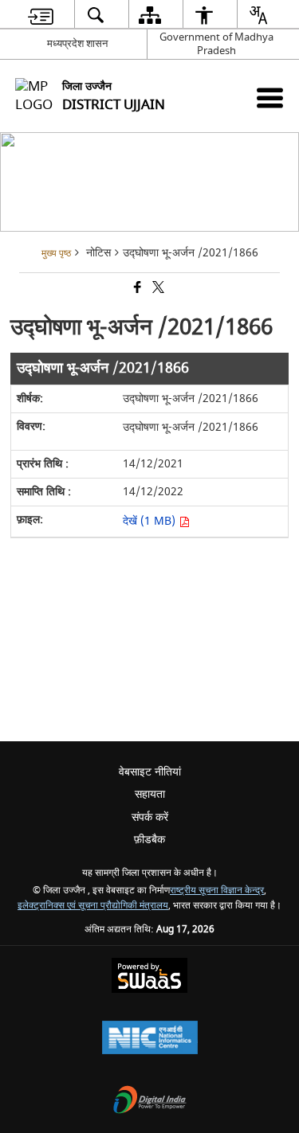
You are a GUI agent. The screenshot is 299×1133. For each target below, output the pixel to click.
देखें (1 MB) (151, 521)
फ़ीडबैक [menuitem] (149, 839)
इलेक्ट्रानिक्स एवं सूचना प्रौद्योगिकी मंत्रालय (93, 905)
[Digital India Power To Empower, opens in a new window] (150, 1101)
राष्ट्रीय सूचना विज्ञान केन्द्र (217, 890)
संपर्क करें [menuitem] (150, 817)
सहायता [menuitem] (150, 794)
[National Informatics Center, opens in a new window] (150, 1039)
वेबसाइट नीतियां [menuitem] (150, 772)
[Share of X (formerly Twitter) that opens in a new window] (157, 289)
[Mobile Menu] (270, 97)
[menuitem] (40, 14)
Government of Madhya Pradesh (216, 43)
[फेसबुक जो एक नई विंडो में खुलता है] (136, 289)
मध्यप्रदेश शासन (77, 43)
